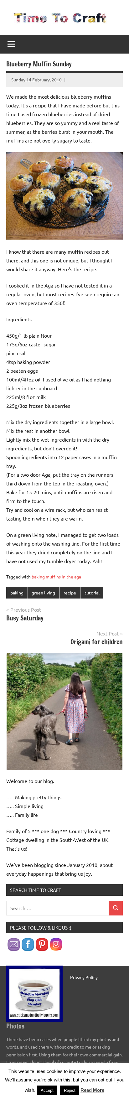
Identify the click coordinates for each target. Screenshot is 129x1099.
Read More (92, 1090)
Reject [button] (69, 1090)
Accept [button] (47, 1090)
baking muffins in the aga (56, 576)
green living (43, 592)
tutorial (92, 592)
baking (16, 592)
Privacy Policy (84, 977)
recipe (70, 592)
